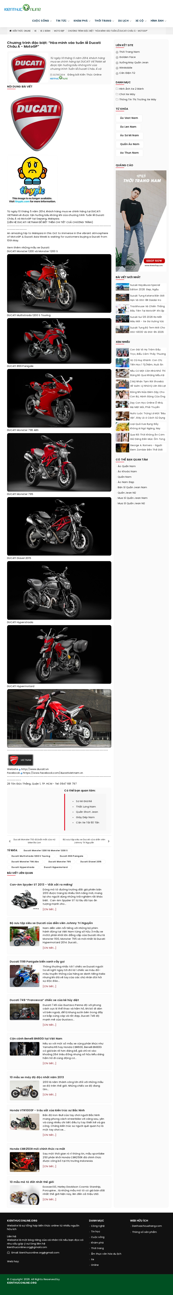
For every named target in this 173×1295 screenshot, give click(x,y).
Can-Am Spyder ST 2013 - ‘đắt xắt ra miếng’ (41, 884)
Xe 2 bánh (45, 31)
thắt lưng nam (86, 806)
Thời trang (97, 1248)
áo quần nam (127, 466)
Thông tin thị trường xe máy (137, 99)
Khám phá (97, 1243)
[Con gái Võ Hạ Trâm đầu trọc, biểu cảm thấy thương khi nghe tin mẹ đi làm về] (122, 355)
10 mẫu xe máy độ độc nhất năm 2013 (37, 1077)
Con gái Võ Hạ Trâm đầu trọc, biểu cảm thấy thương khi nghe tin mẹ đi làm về (148, 354)
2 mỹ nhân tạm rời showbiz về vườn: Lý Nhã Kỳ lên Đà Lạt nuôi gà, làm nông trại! (148, 386)
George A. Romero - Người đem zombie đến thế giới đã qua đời (146, 450)
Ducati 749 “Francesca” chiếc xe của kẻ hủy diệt (44, 1000)
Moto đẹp (59, 31)
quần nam (124, 477)
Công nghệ (98, 1226)
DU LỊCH (123, 21)
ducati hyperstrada (22, 867)
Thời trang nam (129, 52)
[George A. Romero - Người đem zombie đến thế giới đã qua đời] (122, 447)
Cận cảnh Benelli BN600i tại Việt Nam (36, 1038)
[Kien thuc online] (23, 7)
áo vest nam (129, 118)
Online (95, 1265)
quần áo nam (129, 144)
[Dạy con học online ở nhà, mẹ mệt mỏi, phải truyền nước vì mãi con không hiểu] (122, 404)
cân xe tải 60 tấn (87, 822)
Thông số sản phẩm (144, 1232)
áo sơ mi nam (129, 135)
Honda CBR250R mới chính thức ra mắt (37, 1149)
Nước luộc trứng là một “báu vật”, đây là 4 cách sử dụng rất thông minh (148, 418)
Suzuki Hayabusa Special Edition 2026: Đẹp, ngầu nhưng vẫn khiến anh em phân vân (145, 292)
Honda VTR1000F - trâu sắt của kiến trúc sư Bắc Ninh (47, 1110)
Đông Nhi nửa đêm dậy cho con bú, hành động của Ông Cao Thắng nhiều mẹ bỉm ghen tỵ (147, 399)
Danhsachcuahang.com (147, 1226)
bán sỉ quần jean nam (132, 487)
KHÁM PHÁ (81, 21)
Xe (35, 31)
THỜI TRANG (103, 21)
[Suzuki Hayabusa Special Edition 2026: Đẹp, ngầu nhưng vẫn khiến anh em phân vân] (122, 287)
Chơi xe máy (127, 94)
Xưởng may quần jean (134, 62)
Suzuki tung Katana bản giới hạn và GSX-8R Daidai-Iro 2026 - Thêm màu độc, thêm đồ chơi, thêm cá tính (148, 302)
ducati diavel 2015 (90, 862)
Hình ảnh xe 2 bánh (131, 89)
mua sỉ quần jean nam (133, 498)
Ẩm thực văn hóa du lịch (106, 1254)
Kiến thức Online (22, 31)
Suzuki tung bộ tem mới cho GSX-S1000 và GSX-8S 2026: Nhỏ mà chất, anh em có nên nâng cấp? (148, 334)
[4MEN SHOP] (141, 220)
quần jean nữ (127, 493)
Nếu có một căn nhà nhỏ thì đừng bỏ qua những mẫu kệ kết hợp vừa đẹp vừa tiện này (148, 378)
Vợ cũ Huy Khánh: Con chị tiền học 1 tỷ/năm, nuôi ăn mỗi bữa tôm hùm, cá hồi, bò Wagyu (148, 367)
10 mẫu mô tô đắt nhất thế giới (32, 1182)
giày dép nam (85, 817)
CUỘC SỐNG (40, 21)
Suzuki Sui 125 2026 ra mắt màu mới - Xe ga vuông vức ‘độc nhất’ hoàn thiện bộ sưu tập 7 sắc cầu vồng (148, 324)
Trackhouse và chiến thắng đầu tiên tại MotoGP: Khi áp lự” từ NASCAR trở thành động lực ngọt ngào (147, 313)
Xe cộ (139, 21)
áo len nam (128, 127)
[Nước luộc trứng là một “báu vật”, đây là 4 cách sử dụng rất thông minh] (122, 417)
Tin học (95, 1231)
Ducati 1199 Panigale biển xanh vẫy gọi (37, 961)
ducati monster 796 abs (25, 862)
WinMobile (125, 68)
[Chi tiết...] (49, 909)
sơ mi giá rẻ (84, 801)
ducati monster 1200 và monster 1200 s (46, 851)
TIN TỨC (61, 21)
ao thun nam (129, 153)
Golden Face (127, 57)
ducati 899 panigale (71, 856)
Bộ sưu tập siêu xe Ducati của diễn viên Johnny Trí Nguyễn (84, 841)
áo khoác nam (127, 471)
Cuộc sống (98, 1237)
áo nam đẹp (126, 482)
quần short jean (87, 812)
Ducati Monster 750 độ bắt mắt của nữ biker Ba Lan (34, 841)
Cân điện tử (127, 73)
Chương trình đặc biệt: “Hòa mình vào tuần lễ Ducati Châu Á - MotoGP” (108, 31)
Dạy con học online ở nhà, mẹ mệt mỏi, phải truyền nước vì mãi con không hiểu (147, 407)
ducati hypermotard (55, 867)
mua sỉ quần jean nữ (131, 503)
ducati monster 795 (59, 862)
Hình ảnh (157, 21)
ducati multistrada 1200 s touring (30, 856)
